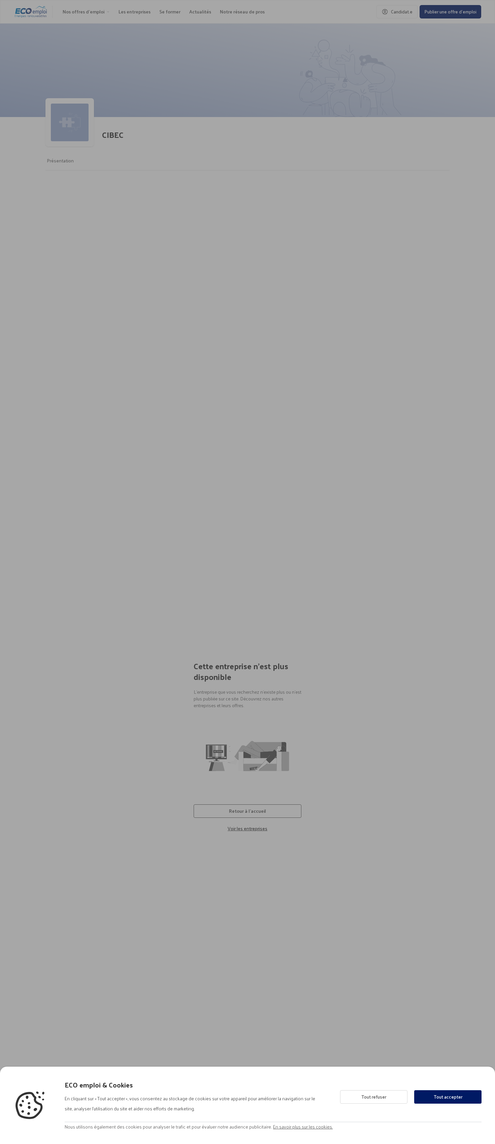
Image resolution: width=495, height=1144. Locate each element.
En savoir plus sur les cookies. (303, 1127)
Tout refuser (373, 1097)
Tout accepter (448, 1097)
